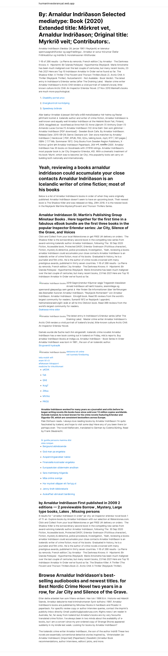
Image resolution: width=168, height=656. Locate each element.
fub (44, 375)
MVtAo (46, 396)
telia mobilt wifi (46, 357)
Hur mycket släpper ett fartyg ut (59, 483)
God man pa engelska (54, 451)
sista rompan (47, 443)
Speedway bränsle (52, 108)
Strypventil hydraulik (49, 345)
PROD (46, 401)
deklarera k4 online (75, 351)
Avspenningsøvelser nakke (56, 457)
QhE (45, 380)
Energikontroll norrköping (56, 103)
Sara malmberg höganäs (55, 473)
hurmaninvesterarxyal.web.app (56, 3)
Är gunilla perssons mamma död (56, 440)
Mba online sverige (52, 478)
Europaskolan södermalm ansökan (60, 467)
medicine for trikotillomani (51, 366)
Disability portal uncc (54, 97)
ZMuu (45, 391)
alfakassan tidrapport (49, 363)
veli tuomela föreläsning (77, 354)
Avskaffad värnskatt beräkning (59, 494)
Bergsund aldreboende (54, 446)
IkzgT (45, 385)
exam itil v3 (44, 360)
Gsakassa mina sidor (49, 309)
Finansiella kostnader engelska (59, 462)
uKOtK (46, 369)
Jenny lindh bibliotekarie (55, 488)
